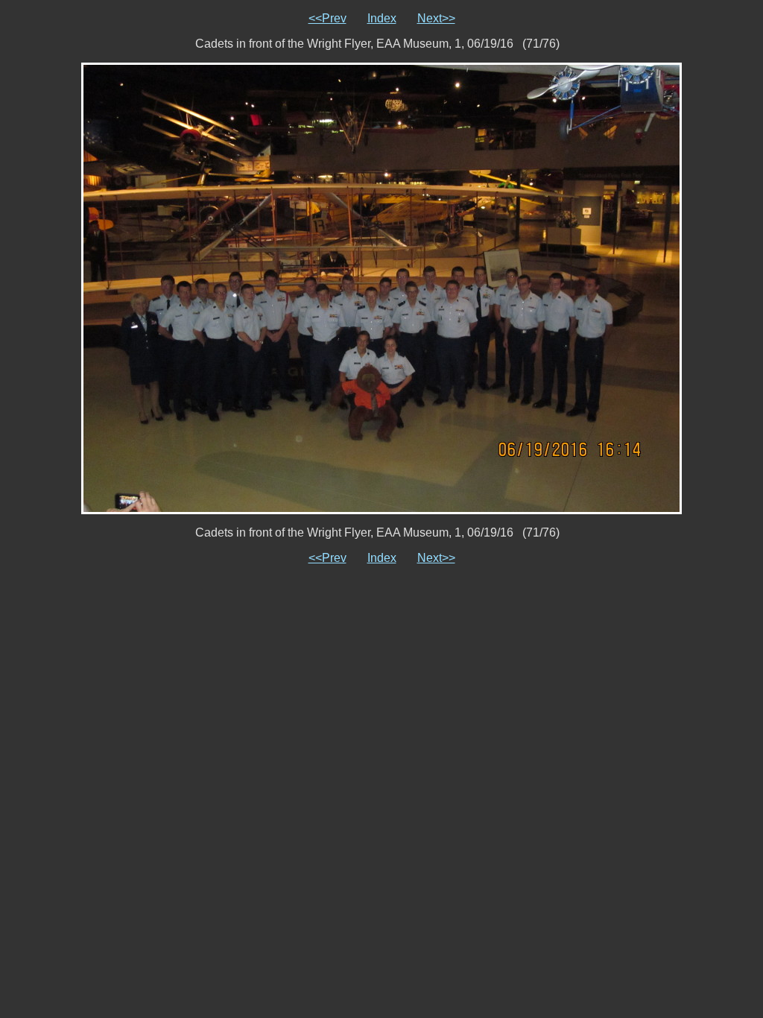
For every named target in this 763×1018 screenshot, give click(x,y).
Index (381, 18)
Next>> (436, 18)
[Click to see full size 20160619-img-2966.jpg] (381, 287)
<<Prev (327, 18)
